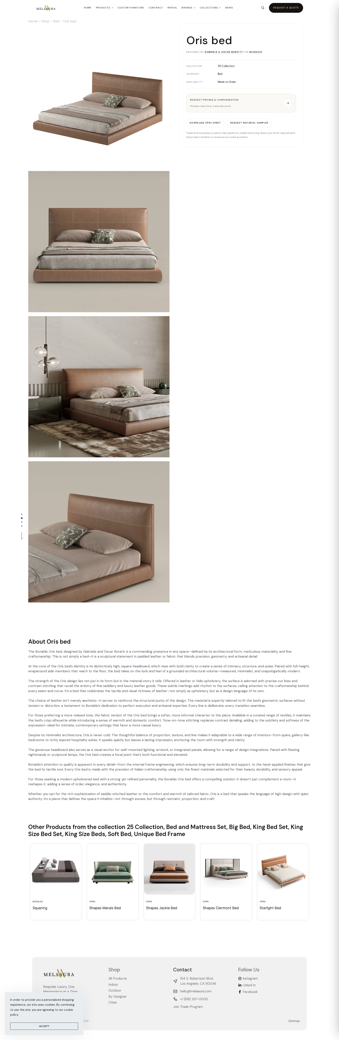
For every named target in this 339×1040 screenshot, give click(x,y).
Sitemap (294, 1021)
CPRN (92, 902)
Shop (45, 21)
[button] (241, 103)
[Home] (46, 8)
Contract (156, 7)
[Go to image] (22, 514)
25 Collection (226, 66)
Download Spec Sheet (205, 122)
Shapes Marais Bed (105, 908)
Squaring (40, 908)
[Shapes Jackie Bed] (169, 869)
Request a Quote (286, 7)
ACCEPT (44, 1026)
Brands (187, 7)
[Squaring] (56, 869)
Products (103, 7)
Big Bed (239, 827)
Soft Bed (119, 834)
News (229, 7)
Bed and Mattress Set (196, 827)
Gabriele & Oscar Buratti (223, 52)
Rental (172, 7)
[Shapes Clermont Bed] (226, 869)
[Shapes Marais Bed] (112, 869)
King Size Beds (85, 834)
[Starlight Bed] (283, 869)
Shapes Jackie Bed (161, 908)
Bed (56, 21)
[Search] (263, 8)
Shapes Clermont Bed (221, 908)
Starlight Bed (270, 908)
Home (88, 7)
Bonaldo (255, 52)
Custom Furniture (131, 7)
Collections (209, 7)
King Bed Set (270, 827)
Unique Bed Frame (159, 834)
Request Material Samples (249, 122)
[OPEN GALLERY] (99, 96)
